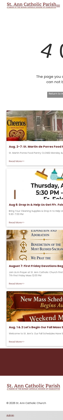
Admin (10, 415)
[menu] (58, 6)
